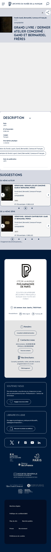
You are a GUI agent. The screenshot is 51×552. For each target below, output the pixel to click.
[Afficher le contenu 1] (18, 208)
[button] (2, 195)
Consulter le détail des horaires (25, 333)
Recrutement (23, 529)
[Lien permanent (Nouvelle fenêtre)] (48, 12)
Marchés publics (27, 521)
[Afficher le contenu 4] (32, 239)
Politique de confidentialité (18, 514)
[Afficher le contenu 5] (38, 239)
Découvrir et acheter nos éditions (23, 428)
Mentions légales (15, 506)
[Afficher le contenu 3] (32, 208)
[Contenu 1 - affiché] (12, 239)
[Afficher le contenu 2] (18, 239)
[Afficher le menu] (3, 4)
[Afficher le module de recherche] (47, 3)
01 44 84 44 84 (29, 346)
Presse (12, 529)
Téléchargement (25, 368)
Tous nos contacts (25, 351)
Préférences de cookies (17, 536)
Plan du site (13, 521)
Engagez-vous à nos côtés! (21, 402)
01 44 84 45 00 (30, 344)
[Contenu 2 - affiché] (25, 208)
